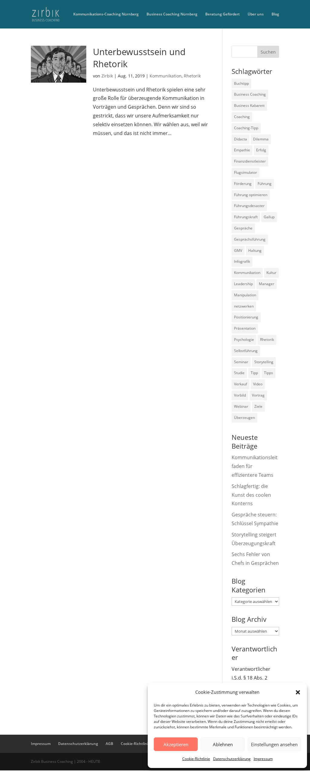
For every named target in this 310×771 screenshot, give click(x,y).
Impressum (263, 758)
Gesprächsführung (249, 239)
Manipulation (245, 295)
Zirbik (107, 76)
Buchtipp (241, 83)
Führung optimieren (250, 194)
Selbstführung (246, 350)
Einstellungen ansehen (274, 744)
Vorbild (240, 395)
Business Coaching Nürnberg (172, 14)
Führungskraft (246, 216)
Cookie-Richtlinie (196, 758)
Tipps (268, 372)
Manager (266, 283)
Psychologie (244, 339)
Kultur (271, 272)
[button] (298, 692)
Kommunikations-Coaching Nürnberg (106, 14)
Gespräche (243, 228)
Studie (239, 372)
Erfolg (261, 150)
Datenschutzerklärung (232, 758)
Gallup (269, 216)
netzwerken (244, 306)
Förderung (243, 183)
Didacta (240, 139)
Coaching (242, 116)
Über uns (256, 14)
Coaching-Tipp (246, 127)
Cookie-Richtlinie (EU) (139, 743)
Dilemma (261, 139)
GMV (238, 250)
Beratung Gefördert (222, 14)
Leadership (243, 283)
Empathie (242, 150)
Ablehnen (223, 744)
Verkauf (240, 384)
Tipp (254, 372)
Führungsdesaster (249, 205)
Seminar (241, 361)
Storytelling (263, 361)
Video (257, 384)
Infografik (242, 261)
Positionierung (246, 317)
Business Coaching (250, 94)
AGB (109, 743)
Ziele (258, 406)
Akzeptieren (175, 744)
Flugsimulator (245, 172)
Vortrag (258, 395)
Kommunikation (166, 76)
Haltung (255, 250)
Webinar (241, 406)
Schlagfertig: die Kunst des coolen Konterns (251, 495)
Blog (275, 14)
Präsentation (245, 328)
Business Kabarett (249, 105)
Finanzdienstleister (250, 161)
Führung (265, 183)
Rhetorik (192, 76)
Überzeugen (244, 417)
